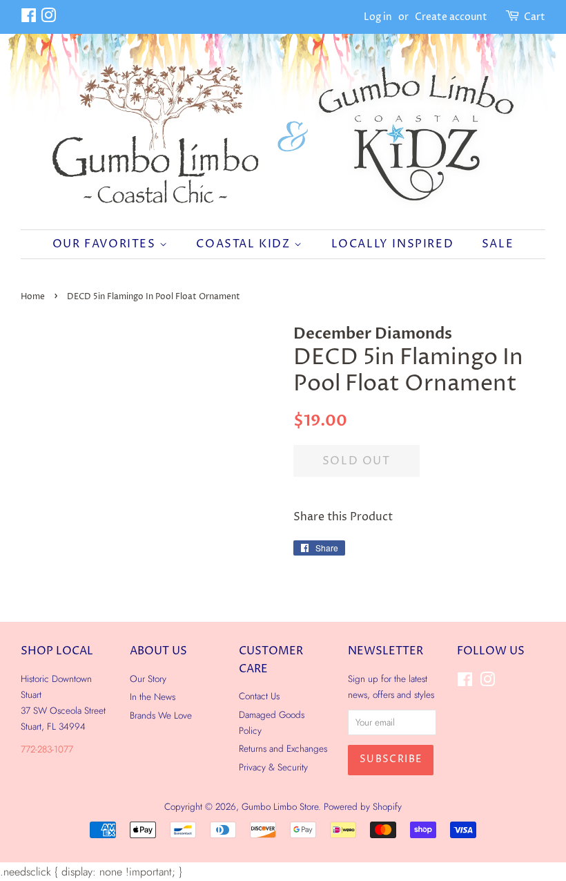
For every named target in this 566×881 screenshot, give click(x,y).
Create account (451, 16)
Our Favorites (105, 244)
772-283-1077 (47, 749)
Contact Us (259, 696)
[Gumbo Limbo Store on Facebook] (29, 18)
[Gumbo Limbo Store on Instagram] (48, 18)
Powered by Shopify (363, 806)
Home (33, 297)
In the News (152, 696)
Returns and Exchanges (283, 748)
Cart (534, 16)
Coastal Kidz (245, 244)
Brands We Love (161, 715)
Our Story (148, 678)
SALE (498, 244)
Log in (378, 16)
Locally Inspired (392, 244)
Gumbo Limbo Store (280, 806)
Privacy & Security (273, 767)
